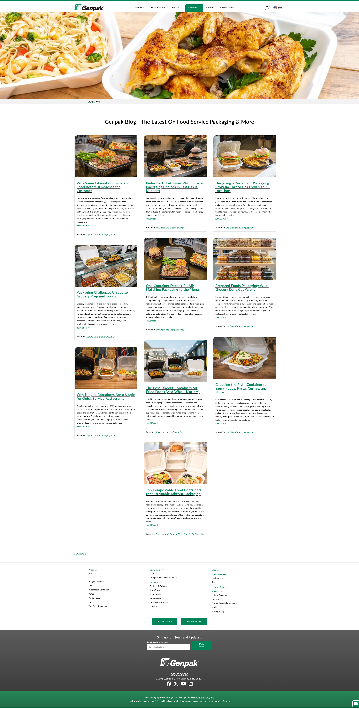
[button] (355, 703)
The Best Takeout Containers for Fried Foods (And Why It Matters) (173, 389)
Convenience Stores (159, 602)
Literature (216, 599)
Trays (90, 601)
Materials (154, 573)
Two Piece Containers (98, 606)
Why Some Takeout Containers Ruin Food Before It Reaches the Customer (105, 187)
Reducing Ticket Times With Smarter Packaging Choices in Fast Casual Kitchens (175, 187)
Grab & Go (155, 590)
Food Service (156, 594)
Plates (91, 593)
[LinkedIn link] (191, 683)
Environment (162, 534)
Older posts (80, 553)
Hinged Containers (96, 581)
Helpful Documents (220, 595)
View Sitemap (224, 701)
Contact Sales (227, 7)
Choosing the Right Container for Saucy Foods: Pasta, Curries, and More (241, 388)
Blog (214, 581)
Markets (176, 7)
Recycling (199, 534)
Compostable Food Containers (163, 577)
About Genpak (219, 574)
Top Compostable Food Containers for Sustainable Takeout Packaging (173, 492)
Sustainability (158, 7)
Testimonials (217, 577)
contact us (190, 701)
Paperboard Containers (99, 589)
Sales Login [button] (165, 621)
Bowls (91, 573)
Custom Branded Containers (224, 603)
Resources (193, 7)
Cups (90, 577)
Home (91, 101)
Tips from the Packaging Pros (101, 234)
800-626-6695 (179, 674)
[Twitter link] (176, 683)
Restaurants (155, 598)
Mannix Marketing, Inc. (203, 697)
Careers (210, 7)
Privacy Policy (218, 611)
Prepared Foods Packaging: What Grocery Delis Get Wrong (242, 287)
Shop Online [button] (194, 621)
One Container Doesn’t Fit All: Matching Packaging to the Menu (172, 287)
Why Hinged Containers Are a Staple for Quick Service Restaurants (106, 396)
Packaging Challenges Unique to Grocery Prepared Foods (102, 294)
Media (215, 607)
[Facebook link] (169, 683)
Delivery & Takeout (158, 586)
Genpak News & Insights (182, 534)
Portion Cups (94, 597)
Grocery (153, 606)
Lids (90, 585)
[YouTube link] (183, 683)
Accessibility (162, 701)
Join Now (201, 645)
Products (139, 7)
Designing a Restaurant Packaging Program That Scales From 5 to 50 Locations (242, 187)
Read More (82, 225)
